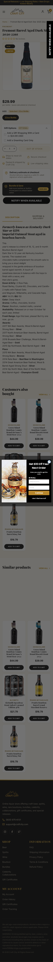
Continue (39, 493)
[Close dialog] (49, 461)
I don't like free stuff (39, 498)
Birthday (32, 478)
